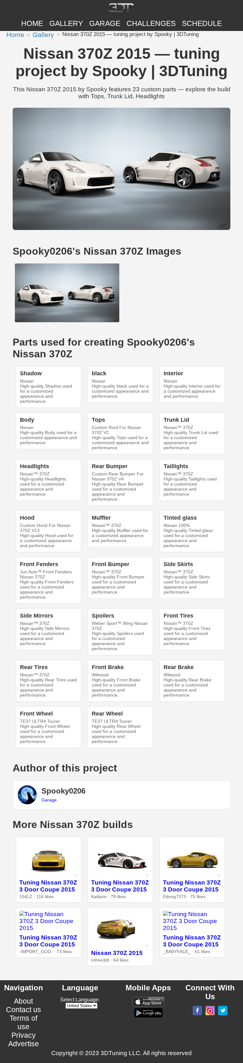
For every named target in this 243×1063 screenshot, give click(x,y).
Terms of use (23, 1022)
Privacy (23, 1035)
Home (32, 23)
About (23, 1001)
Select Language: (80, 999)
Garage (104, 23)
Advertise (23, 1044)
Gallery (66, 23)
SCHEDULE (202, 23)
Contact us (23, 1010)
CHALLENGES (151, 23)
